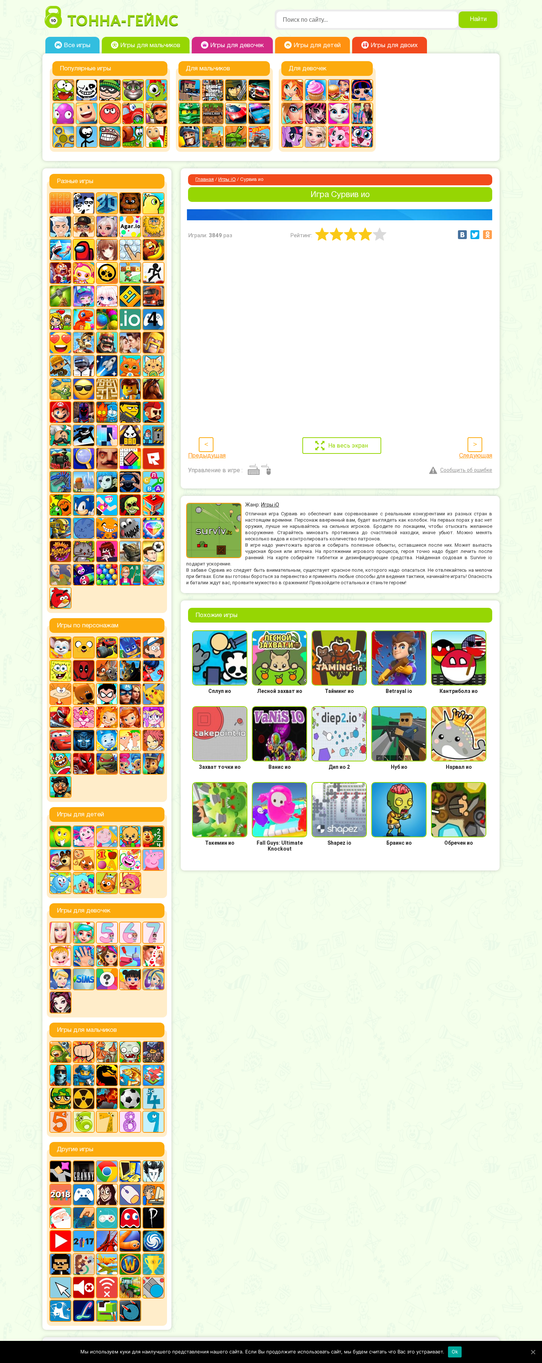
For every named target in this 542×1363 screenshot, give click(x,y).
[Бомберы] (84, 273)
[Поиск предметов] (84, 459)
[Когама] (87, 113)
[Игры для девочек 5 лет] (107, 933)
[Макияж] (292, 113)
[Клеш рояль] (107, 343)
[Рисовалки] (130, 860)
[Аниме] (107, 250)
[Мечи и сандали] (84, 412)
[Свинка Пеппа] (153, 860)
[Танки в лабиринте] (236, 137)
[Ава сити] (84, 227)
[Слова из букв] (153, 482)
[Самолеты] (153, 1075)
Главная (204, 180)
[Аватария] (107, 227)
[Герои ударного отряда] (236, 90)
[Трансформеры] (84, 740)
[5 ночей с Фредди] (130, 203)
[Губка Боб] (60, 671)
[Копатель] (60, 366)
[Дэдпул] (84, 671)
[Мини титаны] (107, 694)
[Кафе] (339, 90)
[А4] (60, 227)
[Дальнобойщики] (153, 296)
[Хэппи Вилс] (60, 575)
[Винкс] (292, 90)
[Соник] (84, 505)
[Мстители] (130, 694)
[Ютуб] (60, 1241)
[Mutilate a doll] (60, 1171)
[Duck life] (153, 203)
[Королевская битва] (84, 366)
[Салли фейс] (107, 482)
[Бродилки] (130, 273)
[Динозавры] (84, 319)
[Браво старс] (107, 273)
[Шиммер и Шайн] (130, 764)
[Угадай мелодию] (60, 551)
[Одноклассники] (487, 234)
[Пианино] (107, 435)
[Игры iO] (130, 319)
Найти (478, 19)
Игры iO (227, 180)
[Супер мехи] (60, 528)
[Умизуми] (130, 883)
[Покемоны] (153, 694)
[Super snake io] (107, 1311)
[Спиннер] (63, 137)
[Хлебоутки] (60, 764)
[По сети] (107, 1218)
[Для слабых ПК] (130, 1171)
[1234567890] (60, 203)
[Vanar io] (130, 1311)
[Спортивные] (107, 505)
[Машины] (236, 113)
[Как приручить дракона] (130, 671)
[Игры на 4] (153, 319)
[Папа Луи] (60, 435)
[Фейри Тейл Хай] (153, 979)
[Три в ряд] (153, 528)
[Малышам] (130, 837)
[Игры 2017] (84, 1241)
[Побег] (153, 435)
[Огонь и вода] (107, 412)
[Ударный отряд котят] (84, 551)
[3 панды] (84, 203)
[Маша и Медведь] (60, 860)
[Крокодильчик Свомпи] (60, 389)
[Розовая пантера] (84, 717)
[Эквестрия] (339, 137)
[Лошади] (153, 389)
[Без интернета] (107, 1287)
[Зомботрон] (153, 1052)
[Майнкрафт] (213, 113)
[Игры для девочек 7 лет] (153, 933)
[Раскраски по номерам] (130, 459)
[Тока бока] (84, 883)
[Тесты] (107, 979)
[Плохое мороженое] (130, 435)
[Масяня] (60, 694)
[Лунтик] (84, 837)
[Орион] (153, 412)
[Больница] (84, 933)
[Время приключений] (84, 648)
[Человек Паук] (84, 764)
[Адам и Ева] (153, 227)
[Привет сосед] (107, 459)
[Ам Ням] (63, 90)
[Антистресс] (130, 250)
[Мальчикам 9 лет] (153, 1122)
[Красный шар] (110, 113)
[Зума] (107, 319)
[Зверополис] (107, 671)
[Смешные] (60, 505)
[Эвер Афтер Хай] (60, 1002)
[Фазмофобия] (153, 1218)
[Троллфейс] (110, 137)
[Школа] (130, 575)
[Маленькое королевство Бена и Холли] (107, 837)
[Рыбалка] (130, 1075)
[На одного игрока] (153, 1195)
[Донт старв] (153, 1171)
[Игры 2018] (60, 1195)
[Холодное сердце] (316, 137)
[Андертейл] (87, 90)
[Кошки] (153, 366)
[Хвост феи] (153, 740)
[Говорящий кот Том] (133, 90)
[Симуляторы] (130, 482)
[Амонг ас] (84, 250)
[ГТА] (213, 90)
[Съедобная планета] (130, 528)
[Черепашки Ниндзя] (107, 764)
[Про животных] (84, 860)
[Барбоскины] (60, 648)
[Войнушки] (60, 1052)
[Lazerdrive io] (84, 1311)
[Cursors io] (60, 1287)
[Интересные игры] (60, 343)
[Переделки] (130, 956)
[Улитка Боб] (133, 137)
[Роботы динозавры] (60, 482)
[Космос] (107, 366)
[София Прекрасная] (130, 717)
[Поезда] (60, 459)
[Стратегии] (107, 1098)
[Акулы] (60, 250)
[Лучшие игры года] (153, 1264)
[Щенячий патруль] (153, 764)
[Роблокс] (153, 459)
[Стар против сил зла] (153, 717)
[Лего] (130, 389)
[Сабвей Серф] (156, 113)
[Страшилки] (130, 505)
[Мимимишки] (84, 694)
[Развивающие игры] (107, 860)
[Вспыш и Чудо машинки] (107, 648)
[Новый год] (60, 1218)
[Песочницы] (84, 1218)
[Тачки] (60, 740)
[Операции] (84, 956)
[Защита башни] (107, 1052)
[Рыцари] (189, 137)
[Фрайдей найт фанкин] (107, 551)
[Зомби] (130, 1052)
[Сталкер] (84, 1098)
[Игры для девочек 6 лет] (130, 933)
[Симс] (84, 979)
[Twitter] (474, 234)
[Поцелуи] (153, 956)
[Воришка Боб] (110, 90)
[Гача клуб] (84, 296)
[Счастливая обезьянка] (107, 528)
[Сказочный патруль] (107, 717)
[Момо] (107, 1195)
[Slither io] (130, 1241)
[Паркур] (84, 435)
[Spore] (153, 1241)
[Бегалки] (153, 250)
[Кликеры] (63, 113)
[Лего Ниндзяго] (189, 113)
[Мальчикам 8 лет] (130, 1122)
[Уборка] (130, 979)
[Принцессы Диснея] (60, 979)
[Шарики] (107, 575)
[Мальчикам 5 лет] (60, 1122)
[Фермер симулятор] (130, 1287)
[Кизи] (156, 90)
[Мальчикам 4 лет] (153, 1098)
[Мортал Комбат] (107, 1075)
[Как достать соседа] (84, 343)
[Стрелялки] (213, 137)
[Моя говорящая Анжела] (339, 113)
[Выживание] (60, 296)
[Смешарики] (60, 883)
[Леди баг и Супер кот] (153, 671)
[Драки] (84, 1052)
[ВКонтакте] (462, 234)
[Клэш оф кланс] (153, 343)
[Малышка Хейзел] (60, 956)
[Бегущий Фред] (60, 273)
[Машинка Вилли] (133, 113)
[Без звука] (84, 1287)
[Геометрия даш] (130, 296)
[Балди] (156, 137)
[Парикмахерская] (107, 956)
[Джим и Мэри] (60, 319)
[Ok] (532, 1352)
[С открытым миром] (84, 482)
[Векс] (153, 273)
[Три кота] (107, 883)
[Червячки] (84, 575)
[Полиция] (259, 113)
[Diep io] (153, 1287)
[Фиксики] (107, 740)
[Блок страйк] (189, 90)
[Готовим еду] (316, 90)
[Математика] (153, 837)
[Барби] (60, 933)
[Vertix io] (60, 1264)
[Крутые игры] (84, 389)
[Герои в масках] (130, 648)
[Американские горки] (107, 1241)
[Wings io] (107, 1264)
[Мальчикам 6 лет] (84, 1122)
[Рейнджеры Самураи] (60, 717)
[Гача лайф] (107, 296)
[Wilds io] (84, 1264)
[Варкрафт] (130, 1264)
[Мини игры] (84, 1195)
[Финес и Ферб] (130, 740)
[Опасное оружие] (130, 412)
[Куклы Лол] (362, 90)
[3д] (107, 203)
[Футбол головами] (153, 551)
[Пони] (292, 137)
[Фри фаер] (130, 551)
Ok (455, 1352)
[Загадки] (60, 837)
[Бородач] (60, 787)
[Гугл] (107, 1171)
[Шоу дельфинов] (153, 575)
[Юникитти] (362, 137)
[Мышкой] (130, 1195)
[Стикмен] (87, 137)
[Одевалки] (362, 113)
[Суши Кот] (84, 528)
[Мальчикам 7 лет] (107, 1122)
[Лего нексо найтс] (84, 1075)
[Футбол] (130, 1098)
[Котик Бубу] (130, 366)
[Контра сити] (60, 1075)
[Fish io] (60, 1311)
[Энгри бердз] (60, 598)
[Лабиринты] (107, 389)
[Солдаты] (60, 1098)
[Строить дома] (153, 505)
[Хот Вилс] (259, 137)
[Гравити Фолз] (153, 648)
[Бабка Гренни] (84, 1171)
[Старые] (130, 1218)
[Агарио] (130, 227)
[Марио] (60, 412)
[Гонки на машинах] (259, 90)
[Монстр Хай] (316, 113)
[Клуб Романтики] (130, 343)
